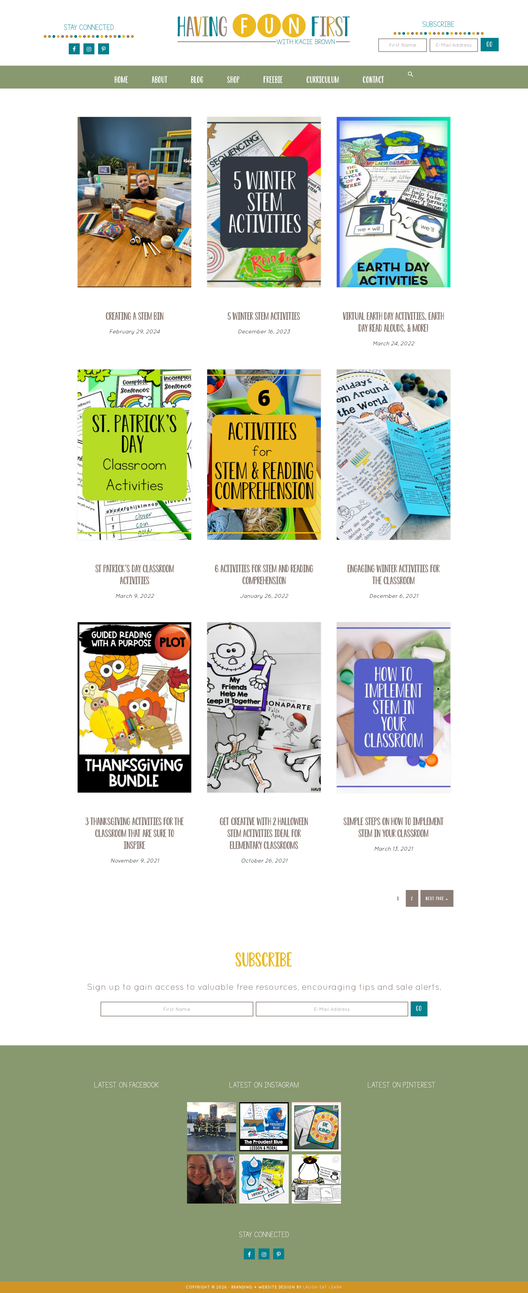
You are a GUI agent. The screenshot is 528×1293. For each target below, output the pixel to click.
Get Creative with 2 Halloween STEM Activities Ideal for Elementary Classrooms (264, 833)
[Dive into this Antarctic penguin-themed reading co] (316, 1179)
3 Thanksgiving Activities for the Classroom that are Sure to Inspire (134, 833)
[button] (410, 74)
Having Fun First (264, 29)
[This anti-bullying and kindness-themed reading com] (263, 1126)
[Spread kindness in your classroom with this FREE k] (316, 1126)
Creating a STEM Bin (134, 316)
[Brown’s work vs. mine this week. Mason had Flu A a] (211, 1126)
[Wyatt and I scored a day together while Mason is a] (211, 1179)
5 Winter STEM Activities (264, 316)
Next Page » (436, 901)
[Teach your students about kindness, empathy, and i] (263, 1179)
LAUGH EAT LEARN (322, 1287)
